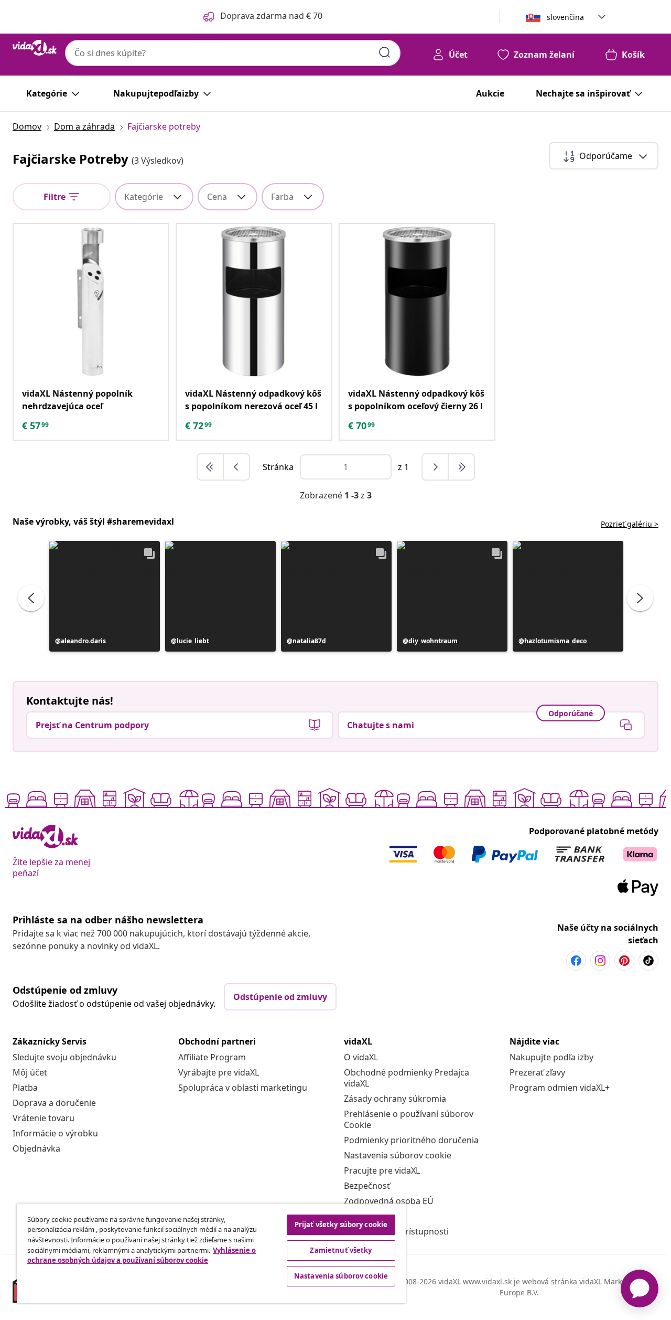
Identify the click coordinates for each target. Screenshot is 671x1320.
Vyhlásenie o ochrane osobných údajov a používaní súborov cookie (141, 1255)
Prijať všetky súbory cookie (341, 1224)
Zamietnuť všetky (341, 1250)
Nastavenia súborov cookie (397, 1155)
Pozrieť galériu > (629, 524)
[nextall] (461, 467)
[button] (104, 596)
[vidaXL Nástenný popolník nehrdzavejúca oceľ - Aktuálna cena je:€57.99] (91, 301)
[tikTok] (648, 960)
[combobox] (233, 53)
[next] (436, 467)
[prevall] (211, 467)
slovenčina (565, 17)
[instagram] (600, 960)
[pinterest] (624, 960)
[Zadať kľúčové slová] (384, 52)
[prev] (236, 467)
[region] (211, 1253)
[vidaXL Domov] (35, 48)
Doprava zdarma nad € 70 (271, 16)
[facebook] (576, 960)
